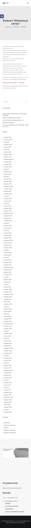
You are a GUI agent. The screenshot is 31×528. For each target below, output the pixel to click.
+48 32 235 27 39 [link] (12, 497)
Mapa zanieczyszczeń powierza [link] (11, 488)
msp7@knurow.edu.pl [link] (12, 501)
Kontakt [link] (8, 503)
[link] (2, 16)
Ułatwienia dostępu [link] (11, 506)
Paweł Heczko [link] (21, 522)
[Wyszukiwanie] (15, 101)
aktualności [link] (16, 26)
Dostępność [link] (9, 509)
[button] (27, 3)
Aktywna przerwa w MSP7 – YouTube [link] (13, 82)
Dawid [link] (24, 26)
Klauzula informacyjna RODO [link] (14, 511)
